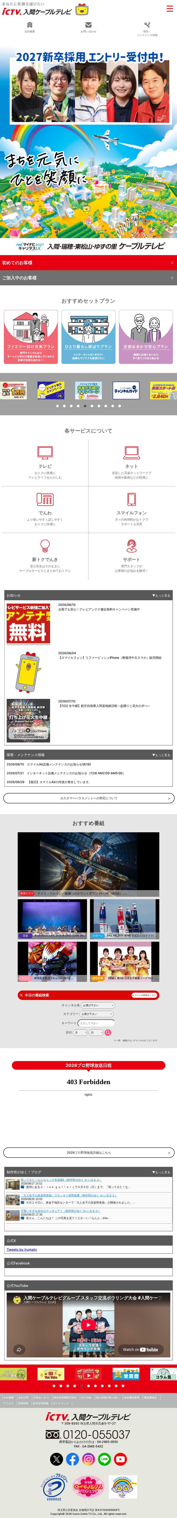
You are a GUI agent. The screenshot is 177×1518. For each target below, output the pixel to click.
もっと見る (162, 595)
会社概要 (8, 1397)
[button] (88, 148)
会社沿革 (23, 1397)
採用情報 (23, 1403)
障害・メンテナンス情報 (147, 33)
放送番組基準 (131, 1397)
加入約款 (86, 1397)
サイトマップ (61, 1403)
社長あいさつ (41, 1397)
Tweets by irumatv (22, 1249)
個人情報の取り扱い (107, 1397)
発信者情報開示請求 (65, 1397)
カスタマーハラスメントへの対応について (89, 798)
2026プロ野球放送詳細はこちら (89, 1152)
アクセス (8, 1403)
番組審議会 (150, 1397)
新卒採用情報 (41, 1403)
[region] (88, 148)
